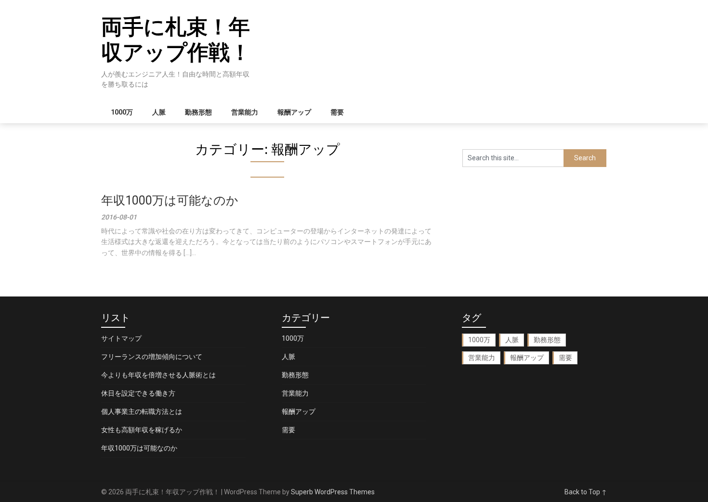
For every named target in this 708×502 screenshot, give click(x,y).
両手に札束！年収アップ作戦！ (176, 39)
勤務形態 (198, 112)
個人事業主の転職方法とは (141, 411)
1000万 (122, 112)
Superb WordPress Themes (333, 492)
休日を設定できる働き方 (138, 393)
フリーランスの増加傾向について (151, 356)
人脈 (159, 112)
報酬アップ (294, 112)
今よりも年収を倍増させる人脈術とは (158, 375)
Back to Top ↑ (585, 492)
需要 (337, 112)
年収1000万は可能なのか (169, 200)
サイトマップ (121, 338)
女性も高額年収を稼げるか (141, 430)
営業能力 (244, 112)
